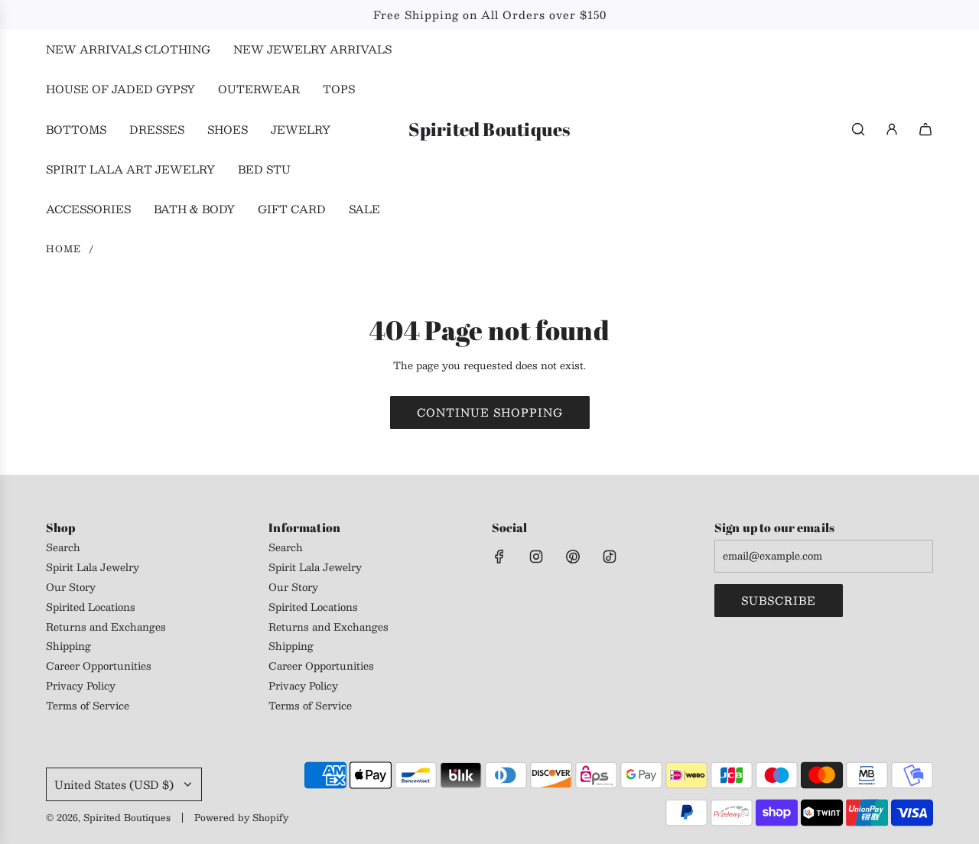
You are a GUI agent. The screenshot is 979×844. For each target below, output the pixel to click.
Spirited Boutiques (489, 129)
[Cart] (925, 129)
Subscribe (778, 600)
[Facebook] (499, 556)
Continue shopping (490, 412)
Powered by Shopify (241, 817)
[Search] (858, 129)
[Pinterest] (573, 556)
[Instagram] (536, 556)
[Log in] (892, 129)
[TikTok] (609, 556)
